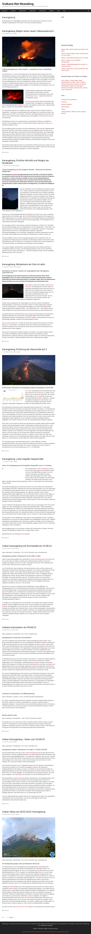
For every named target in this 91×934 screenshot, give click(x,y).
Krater (40, 241)
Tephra (11, 525)
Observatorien (65, 106)
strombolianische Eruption (45, 116)
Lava (48, 472)
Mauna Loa (78, 84)
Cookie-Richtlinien (45, 931)
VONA (42, 563)
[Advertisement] (75, 30)
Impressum (25, 931)
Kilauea (63, 84)
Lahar (27, 472)
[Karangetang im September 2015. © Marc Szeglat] (28, 370)
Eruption (49, 81)
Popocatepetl (65, 86)
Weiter (12, 917)
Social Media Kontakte (63, 931)
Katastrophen (22, 10)
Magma (36, 97)
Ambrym (67, 80)
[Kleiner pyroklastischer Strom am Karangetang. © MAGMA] (28, 837)
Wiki (58, 10)
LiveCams (64, 102)
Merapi (84, 84)
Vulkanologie (42, 10)
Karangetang (8, 225)
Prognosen (16, 778)
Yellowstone (68, 89)
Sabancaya (73, 86)
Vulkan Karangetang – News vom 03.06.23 (23, 739)
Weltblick (51, 10)
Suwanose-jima (78, 87)
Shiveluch (64, 87)
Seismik (39, 769)
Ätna (62, 80)
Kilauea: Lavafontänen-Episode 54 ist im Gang (74, 57)
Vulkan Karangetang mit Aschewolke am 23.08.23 (27, 546)
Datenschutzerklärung (34, 931)
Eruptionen (4, 10)
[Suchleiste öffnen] (88, 10)
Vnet (64, 10)
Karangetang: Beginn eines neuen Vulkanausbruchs (28, 31)
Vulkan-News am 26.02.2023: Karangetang (23, 811)
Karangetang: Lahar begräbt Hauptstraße (22, 459)
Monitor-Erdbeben (66, 104)
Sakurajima (80, 86)
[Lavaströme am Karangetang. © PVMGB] (28, 52)
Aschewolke (51, 79)
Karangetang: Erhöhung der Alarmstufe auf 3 (24, 349)
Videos (63, 109)
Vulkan (38, 128)
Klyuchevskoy (70, 84)
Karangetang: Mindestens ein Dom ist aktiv (23, 264)
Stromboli (70, 87)
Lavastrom (43, 644)
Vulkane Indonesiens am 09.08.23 (19, 627)
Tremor (36, 96)
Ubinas (85, 87)
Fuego (77, 82)
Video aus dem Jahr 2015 (20, 906)
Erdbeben (13, 10)
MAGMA (30, 214)
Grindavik (83, 82)
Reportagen (33, 10)
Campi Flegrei (74, 80)
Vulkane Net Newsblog (18, 4)
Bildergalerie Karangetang (22, 534)
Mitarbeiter (54, 931)
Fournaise (72, 82)
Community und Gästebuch (69, 99)
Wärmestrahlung (26, 669)
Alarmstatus (7, 323)
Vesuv (63, 89)
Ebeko (80, 80)
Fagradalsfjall (65, 82)
